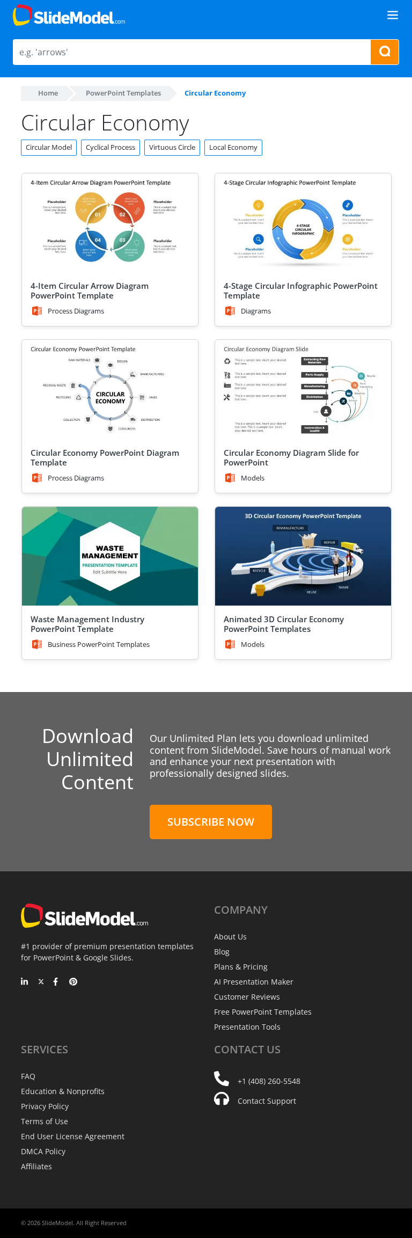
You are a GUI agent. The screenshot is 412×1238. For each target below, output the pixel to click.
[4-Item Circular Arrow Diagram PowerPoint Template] (110, 223)
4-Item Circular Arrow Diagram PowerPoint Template (90, 290)
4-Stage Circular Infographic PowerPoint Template (301, 290)
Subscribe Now (210, 821)
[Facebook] (57, 982)
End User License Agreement (72, 1136)
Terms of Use (44, 1121)
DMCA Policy (43, 1151)
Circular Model (49, 147)
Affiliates (36, 1166)
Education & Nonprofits (63, 1091)
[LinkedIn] (25, 982)
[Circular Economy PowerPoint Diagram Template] (110, 389)
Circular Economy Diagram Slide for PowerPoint (291, 457)
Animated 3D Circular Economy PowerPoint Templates (284, 624)
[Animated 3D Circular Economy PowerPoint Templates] (303, 556)
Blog (222, 951)
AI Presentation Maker (253, 982)
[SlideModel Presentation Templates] (69, 15)
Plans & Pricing (241, 967)
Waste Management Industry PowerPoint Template (87, 624)
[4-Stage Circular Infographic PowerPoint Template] (303, 223)
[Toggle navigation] (392, 15)
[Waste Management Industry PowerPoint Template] (110, 556)
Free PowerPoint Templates (263, 1012)
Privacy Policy (45, 1106)
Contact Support (267, 1101)
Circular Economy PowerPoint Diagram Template (105, 457)
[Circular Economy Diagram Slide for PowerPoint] (303, 389)
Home (48, 93)
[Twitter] (41, 982)
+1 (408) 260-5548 (269, 1081)
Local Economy (233, 147)
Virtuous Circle (172, 147)
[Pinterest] (73, 982)
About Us (230, 936)
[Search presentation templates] (384, 52)
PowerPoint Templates (123, 93)
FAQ (28, 1076)
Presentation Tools (247, 1027)
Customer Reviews (247, 997)
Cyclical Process (110, 147)
